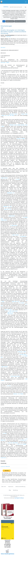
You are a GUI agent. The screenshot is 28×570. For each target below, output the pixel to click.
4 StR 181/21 (3, 457)
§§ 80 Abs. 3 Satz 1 (14, 114)
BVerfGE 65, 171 (10, 192)
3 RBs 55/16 (10, 313)
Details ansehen (9, 21)
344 (8, 115)
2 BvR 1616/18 (4, 178)
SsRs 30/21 (8, 36)
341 (6, 115)
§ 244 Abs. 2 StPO (22, 351)
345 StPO (12, 115)
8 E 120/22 (21, 302)
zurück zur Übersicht (5, 466)
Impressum (10, 486)
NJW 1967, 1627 (8, 309)
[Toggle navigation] (25, 2)
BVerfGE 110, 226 (7, 206)
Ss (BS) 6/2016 (4, 220)
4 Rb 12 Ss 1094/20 (21, 444)
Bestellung (6, 6)
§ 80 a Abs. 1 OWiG (5, 62)
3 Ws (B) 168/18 (22, 354)
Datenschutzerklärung (20, 21)
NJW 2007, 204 (7, 209)
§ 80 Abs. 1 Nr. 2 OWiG (18, 394)
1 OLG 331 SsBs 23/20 (12, 442)
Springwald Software (19, 498)
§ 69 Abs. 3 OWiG (21, 138)
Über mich (3, 486)
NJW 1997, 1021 (15, 301)
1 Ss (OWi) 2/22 (22, 236)
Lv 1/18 (17, 179)
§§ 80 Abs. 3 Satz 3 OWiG (15, 125)
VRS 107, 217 (10, 312)
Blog (10, 490)
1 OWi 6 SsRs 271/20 (12, 311)
